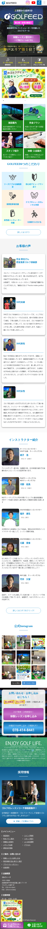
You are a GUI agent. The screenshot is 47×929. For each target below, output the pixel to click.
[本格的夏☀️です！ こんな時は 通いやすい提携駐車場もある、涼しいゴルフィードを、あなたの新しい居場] (23, 642)
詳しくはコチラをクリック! (23, 610)
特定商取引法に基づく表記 (12, 861)
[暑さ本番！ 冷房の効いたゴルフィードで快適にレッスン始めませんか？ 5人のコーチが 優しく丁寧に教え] (23, 657)
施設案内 (6, 835)
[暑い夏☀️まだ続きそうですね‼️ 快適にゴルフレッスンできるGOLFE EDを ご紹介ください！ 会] (9, 642)
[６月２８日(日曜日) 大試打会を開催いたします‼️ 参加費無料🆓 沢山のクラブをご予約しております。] (38, 657)
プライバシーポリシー (11, 864)
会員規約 (6, 867)
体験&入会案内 (8, 842)
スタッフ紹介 (28, 839)
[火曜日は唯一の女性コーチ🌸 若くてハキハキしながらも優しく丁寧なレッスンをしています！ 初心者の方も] (9, 657)
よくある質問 (28, 842)
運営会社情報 (7, 848)
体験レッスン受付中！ (23, 38)
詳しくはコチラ (23, 232)
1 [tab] (3, 100)
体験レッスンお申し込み (11, 858)
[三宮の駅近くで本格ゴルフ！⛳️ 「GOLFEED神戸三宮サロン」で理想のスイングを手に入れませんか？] (38, 672)
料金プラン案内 (8, 839)
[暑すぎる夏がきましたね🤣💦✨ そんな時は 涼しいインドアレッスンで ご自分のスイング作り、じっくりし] (38, 642)
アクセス (27, 845)
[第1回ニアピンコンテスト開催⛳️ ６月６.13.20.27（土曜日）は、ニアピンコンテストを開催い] (23, 672)
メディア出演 (7, 845)
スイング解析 (28, 835)
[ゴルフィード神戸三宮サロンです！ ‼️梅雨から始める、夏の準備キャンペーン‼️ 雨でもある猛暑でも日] (9, 672)
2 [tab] (25, 100)
